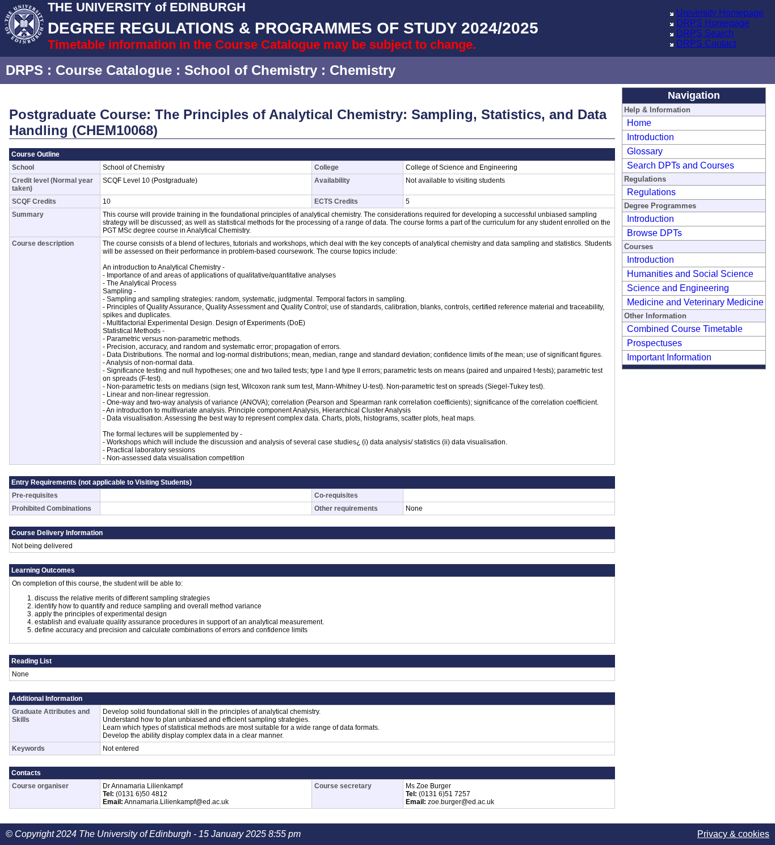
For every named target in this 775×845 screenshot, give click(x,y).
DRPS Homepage (712, 23)
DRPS (24, 70)
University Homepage (720, 13)
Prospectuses (654, 343)
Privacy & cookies (733, 834)
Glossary (645, 151)
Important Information (669, 357)
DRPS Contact (706, 43)
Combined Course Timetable (685, 329)
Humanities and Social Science (690, 274)
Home (639, 123)
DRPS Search (705, 33)
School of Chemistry (250, 70)
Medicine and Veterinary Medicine (695, 302)
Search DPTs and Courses (680, 165)
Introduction (650, 137)
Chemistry (362, 70)
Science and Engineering (678, 288)
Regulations (651, 192)
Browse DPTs (654, 233)
